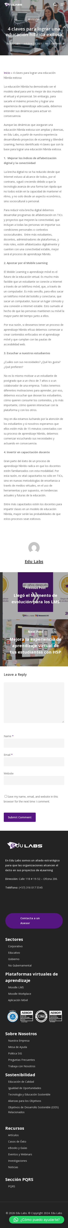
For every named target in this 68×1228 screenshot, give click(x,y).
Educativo (14, 952)
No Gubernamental (20, 965)
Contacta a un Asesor (30, 920)
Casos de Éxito (17, 1141)
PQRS (11, 1186)
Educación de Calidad (21, 1081)
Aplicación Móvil (18, 1000)
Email (8, 755)
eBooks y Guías (17, 1148)
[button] (36, 1219)
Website (9, 773)
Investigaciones (17, 1160)
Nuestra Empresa (18, 1040)
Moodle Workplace (19, 993)
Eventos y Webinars (20, 1154)
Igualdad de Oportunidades (24, 1088)
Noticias (13, 1167)
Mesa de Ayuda (17, 1047)
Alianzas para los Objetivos (24, 1101)
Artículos (34, 19)
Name (9, 736)
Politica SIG (15, 1053)
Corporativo (15, 946)
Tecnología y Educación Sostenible (29, 1094)
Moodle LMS (16, 987)
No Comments (53, 43)
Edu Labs (15, 43)
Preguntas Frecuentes (21, 1060)
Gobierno (13, 959)
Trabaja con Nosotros (21, 1066)
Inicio (7, 73)
